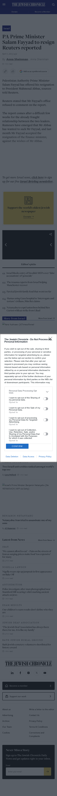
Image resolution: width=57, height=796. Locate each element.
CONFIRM (17, 446)
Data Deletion (12, 456)
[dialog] (28, 398)
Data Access (28, 456)
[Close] (51, 339)
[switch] (45, 398)
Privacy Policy (45, 456)
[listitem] (28, 392)
